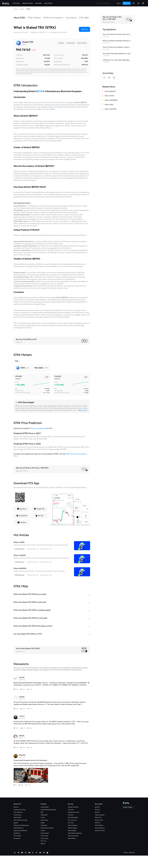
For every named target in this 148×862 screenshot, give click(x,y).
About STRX (19, 17)
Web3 (53, 109)
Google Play (41, 509)
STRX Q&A (84, 17)
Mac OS (40, 515)
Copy (46, 377)
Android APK (23, 515)
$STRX (40, 91)
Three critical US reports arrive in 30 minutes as (30, 760)
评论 (17, 689)
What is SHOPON (20, 568)
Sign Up (84, 29)
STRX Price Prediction (53, 17)
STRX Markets (34, 17)
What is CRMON (20, 555)
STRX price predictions (38, 428)
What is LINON (19, 542)
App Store (23, 509)
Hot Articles (71, 17)
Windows (23, 522)
